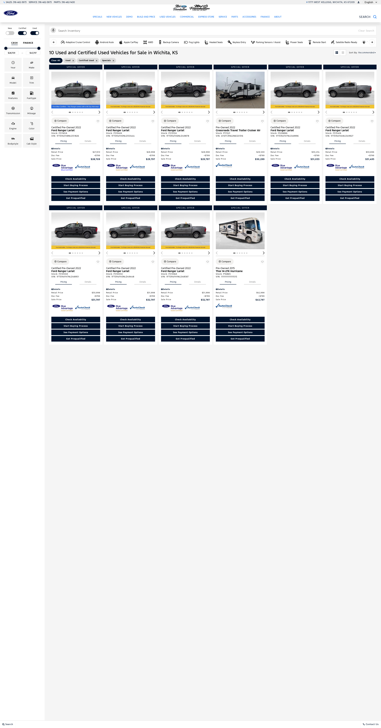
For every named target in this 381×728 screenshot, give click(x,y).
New (10, 28)
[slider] (5, 48)
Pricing (63, 141)
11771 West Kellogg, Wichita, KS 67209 (331, 2)
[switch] (10, 31)
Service (223, 16)
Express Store (206, 17)
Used (34, 28)
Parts (234, 16)
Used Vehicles (167, 16)
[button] (13, 65)
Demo (129, 16)
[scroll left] (54, 42)
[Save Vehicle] (98, 121)
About (278, 16)
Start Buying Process (76, 185)
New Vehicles (114, 16)
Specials (97, 16)
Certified (22, 28)
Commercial (187, 16)
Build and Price (146, 16)
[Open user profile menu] (358, 2)
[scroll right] (372, 42)
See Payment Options (76, 191)
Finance (265, 16)
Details (88, 141)
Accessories (249, 16)
